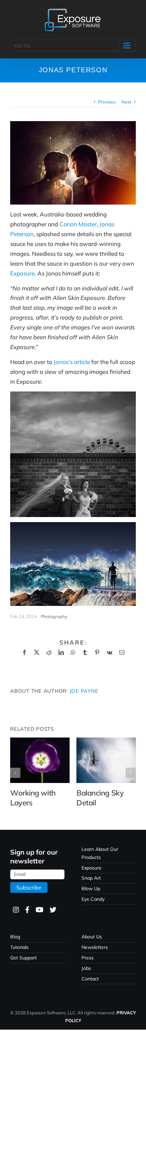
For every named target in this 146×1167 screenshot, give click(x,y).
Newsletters (94, 947)
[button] (15, 773)
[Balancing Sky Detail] (106, 741)
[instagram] (15, 910)
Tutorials (19, 947)
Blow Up (90, 888)
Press (87, 958)
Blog (15, 937)
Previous (106, 101)
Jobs (86, 968)
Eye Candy (93, 899)
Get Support (23, 958)
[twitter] (52, 910)
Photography (54, 616)
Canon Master (78, 224)
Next (126, 101)
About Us (91, 937)
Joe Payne (84, 691)
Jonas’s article (72, 361)
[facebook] (27, 910)
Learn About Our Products (99, 853)
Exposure (22, 273)
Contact (90, 979)
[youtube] (39, 910)
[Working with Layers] (40, 741)
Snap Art (91, 878)
